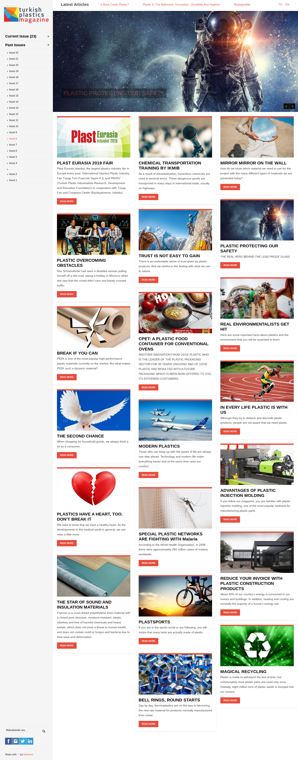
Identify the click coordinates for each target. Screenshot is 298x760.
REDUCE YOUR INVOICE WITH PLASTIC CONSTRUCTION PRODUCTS (251, 583)
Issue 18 (13, 77)
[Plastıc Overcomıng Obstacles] (93, 234)
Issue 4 (13, 163)
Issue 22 (13, 52)
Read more (145, 101)
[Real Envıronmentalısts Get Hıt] (257, 298)
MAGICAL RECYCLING (243, 671)
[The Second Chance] (93, 410)
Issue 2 (13, 174)
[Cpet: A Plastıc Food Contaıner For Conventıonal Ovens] (175, 312)
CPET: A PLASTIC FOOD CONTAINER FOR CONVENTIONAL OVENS (174, 343)
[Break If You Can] (93, 327)
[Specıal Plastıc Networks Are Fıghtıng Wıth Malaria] (175, 508)
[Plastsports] (175, 596)
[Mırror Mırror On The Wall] (257, 137)
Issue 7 (13, 144)
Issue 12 (13, 114)
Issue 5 (13, 156)
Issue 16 (13, 89)
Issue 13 (13, 107)
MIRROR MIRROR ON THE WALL (253, 163)
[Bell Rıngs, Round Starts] (175, 674)
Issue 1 (13, 180)
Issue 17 (13, 83)
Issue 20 (13, 65)
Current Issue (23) (20, 36)
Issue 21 (13, 58)
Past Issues (15, 45)
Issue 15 (13, 95)
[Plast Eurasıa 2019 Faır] (93, 137)
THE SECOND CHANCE (80, 436)
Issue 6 (13, 150)
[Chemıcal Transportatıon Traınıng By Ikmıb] (175, 137)
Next (292, 106)
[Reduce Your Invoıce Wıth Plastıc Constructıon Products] (257, 552)
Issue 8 (13, 138)
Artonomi (28, 754)
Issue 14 (13, 101)
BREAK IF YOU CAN (77, 353)
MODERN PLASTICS (159, 446)
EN (288, 4)
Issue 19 (13, 71)
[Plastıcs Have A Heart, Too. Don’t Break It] (93, 488)
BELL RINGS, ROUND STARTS (169, 700)
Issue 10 (13, 126)
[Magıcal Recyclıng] (257, 645)
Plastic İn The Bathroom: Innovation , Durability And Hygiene (145, 4)
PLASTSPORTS (154, 622)
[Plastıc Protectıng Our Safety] (257, 220)
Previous (286, 106)
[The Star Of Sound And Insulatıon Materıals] (93, 576)
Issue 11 (13, 120)
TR (281, 4)
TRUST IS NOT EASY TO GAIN (169, 255)
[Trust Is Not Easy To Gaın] (175, 230)
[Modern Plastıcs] (175, 420)
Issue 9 (13, 132)
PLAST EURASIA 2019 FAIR (85, 163)
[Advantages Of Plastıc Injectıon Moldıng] (257, 464)
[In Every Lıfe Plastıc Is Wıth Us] (257, 381)
